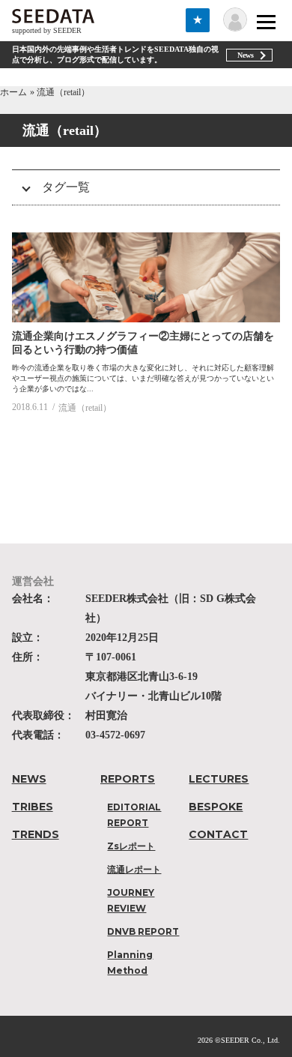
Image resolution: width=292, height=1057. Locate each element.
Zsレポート (131, 846)
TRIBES (32, 806)
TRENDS (35, 834)
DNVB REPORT (143, 931)
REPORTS (127, 779)
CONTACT (218, 834)
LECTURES (219, 779)
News (245, 55)
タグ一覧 (66, 187)
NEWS (29, 779)
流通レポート (134, 869)
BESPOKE (216, 806)
